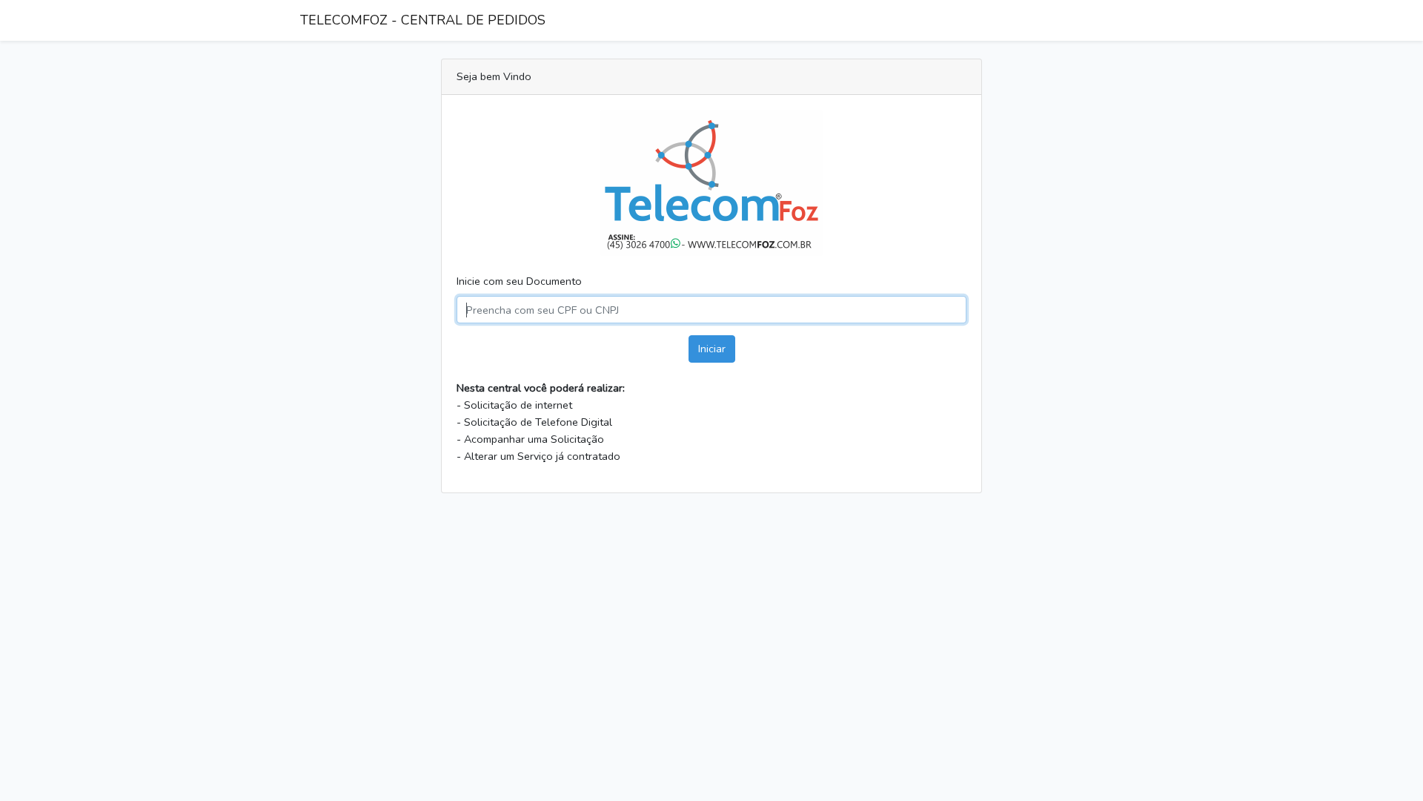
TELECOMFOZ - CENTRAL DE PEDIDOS (422, 20)
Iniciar (712, 348)
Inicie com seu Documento (519, 281)
